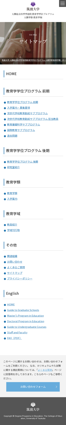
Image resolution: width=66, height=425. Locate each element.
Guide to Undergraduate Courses (26, 327)
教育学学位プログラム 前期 (27, 91)
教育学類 (13, 182)
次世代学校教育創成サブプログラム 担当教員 (32, 119)
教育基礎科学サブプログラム (23, 124)
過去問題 (12, 135)
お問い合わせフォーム (33, 386)
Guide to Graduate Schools (23, 310)
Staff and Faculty (17, 332)
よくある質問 (45, 370)
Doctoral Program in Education (25, 321)
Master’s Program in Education (25, 315)
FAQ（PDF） (14, 338)
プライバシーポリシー (19, 278)
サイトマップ (14, 273)
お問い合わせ (14, 261)
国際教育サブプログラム (21, 130)
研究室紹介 (13, 167)
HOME (11, 73)
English (12, 293)
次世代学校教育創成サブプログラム (27, 113)
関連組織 (12, 256)
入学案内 (12, 198)
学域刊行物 (13, 230)
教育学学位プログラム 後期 (27, 150)
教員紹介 (12, 224)
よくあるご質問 (16, 267)
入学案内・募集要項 (18, 107)
